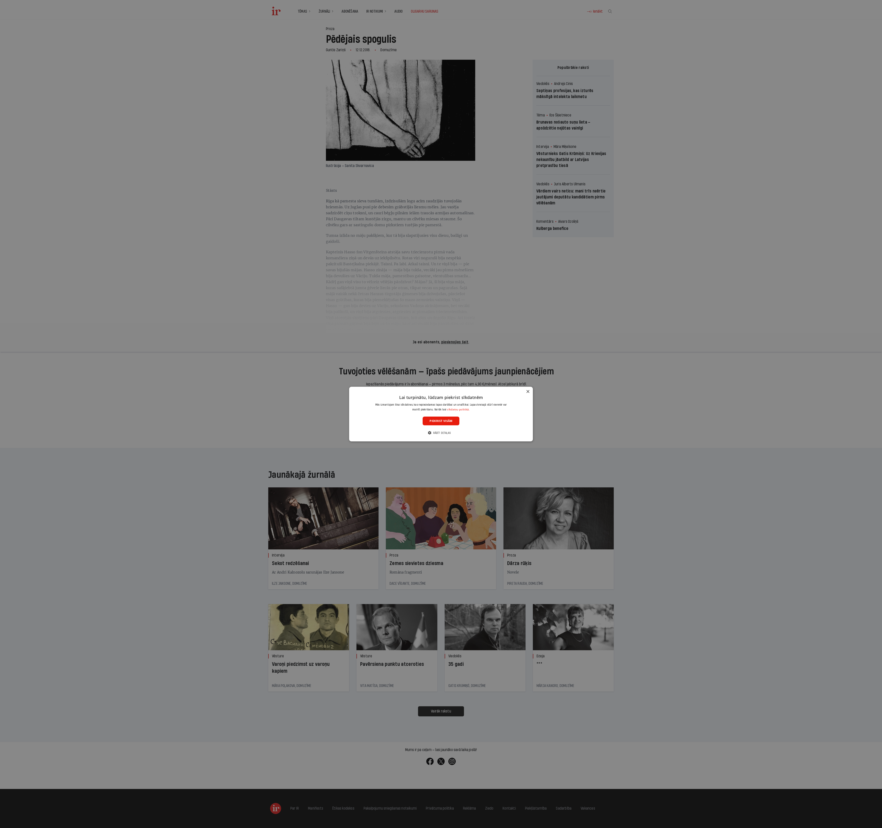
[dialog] (441, 414)
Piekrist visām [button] (441, 421)
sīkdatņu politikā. (458, 409)
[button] (441, 433)
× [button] (527, 391)
